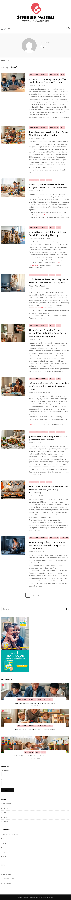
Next (67, 595)
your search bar (42, 215)
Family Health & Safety (38, 74)
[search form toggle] (69, 28)
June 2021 (6, 817)
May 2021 (6, 822)
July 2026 (6, 808)
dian (32, 85)
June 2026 (6, 813)
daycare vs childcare (38, 308)
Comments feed (8, 878)
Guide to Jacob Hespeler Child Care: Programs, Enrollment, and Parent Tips (35, 756)
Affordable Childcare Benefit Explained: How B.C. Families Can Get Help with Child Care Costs (48, 282)
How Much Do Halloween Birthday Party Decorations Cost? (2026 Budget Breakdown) (49, 489)
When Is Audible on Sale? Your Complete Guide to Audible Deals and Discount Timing (49, 386)
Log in (5, 869)
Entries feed (7, 874)
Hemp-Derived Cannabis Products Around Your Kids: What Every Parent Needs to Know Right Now (47, 333)
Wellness (60, 432)
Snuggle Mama (35, 897)
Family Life (54, 74)
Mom (42, 180)
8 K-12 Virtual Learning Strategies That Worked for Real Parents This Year (48, 81)
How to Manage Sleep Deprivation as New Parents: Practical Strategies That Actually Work (47, 545)
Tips (62, 74)
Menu (7, 29)
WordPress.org (7, 883)
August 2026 (7, 804)
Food (52, 432)
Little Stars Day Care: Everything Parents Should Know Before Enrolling (35, 729)
